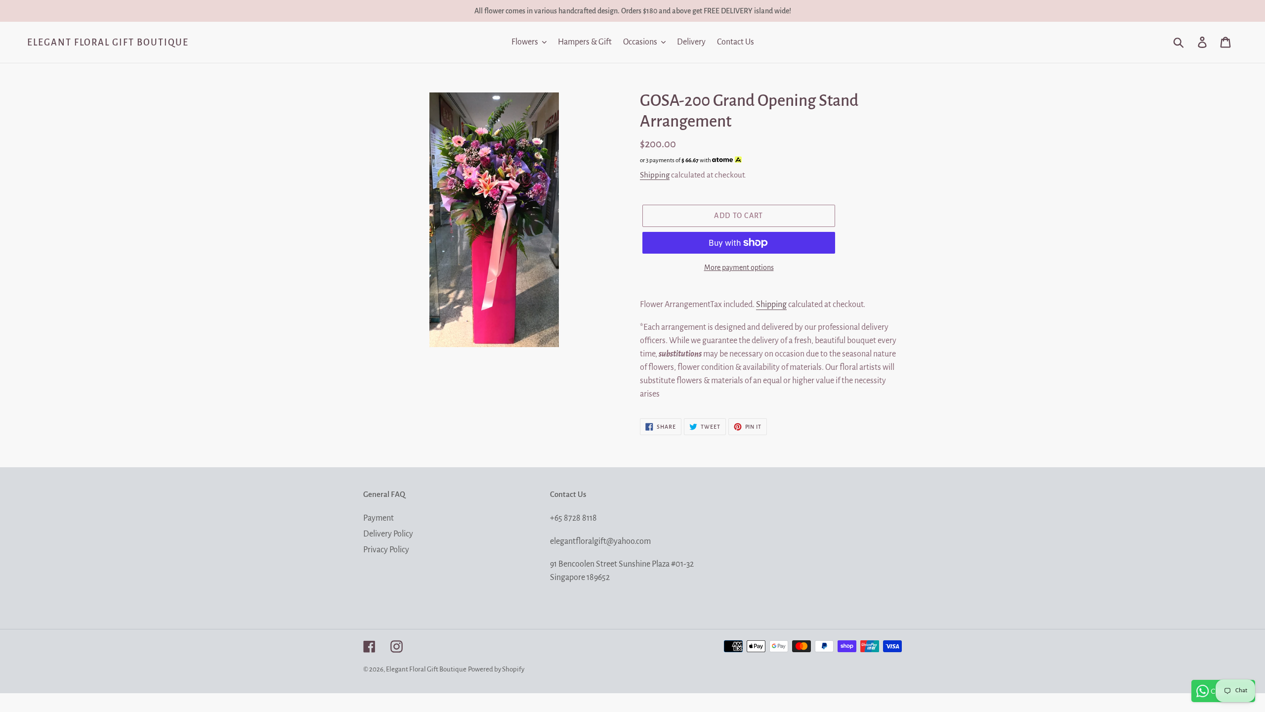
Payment (378, 518)
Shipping (655, 175)
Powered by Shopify (496, 669)
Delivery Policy (388, 534)
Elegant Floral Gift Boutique (108, 42)
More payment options (739, 267)
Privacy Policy (386, 549)
